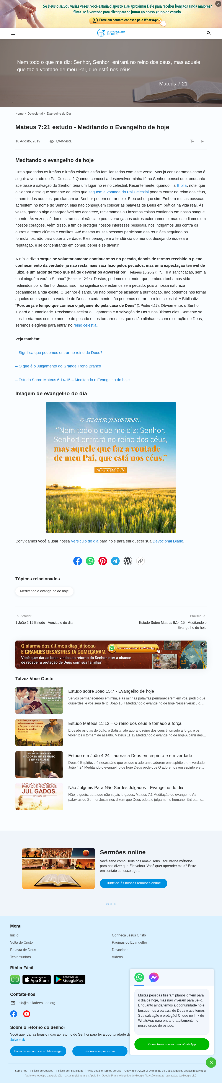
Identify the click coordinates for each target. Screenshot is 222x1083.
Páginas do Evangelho (129, 942)
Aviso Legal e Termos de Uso (104, 1070)
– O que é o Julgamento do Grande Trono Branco (58, 366)
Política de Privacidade (69, 1070)
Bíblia (182, 185)
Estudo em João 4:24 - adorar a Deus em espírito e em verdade (130, 755)
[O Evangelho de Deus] (111, 33)
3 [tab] (115, 904)
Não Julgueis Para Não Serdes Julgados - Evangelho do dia (125, 787)
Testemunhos (20, 957)
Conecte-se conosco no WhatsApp (172, 1044)
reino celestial (85, 325)
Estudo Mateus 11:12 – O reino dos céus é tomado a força (124, 723)
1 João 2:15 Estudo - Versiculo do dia (44, 622)
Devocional (35, 113)
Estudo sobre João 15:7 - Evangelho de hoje (111, 691)
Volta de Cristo (21, 942)
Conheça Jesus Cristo (129, 935)
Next (212, 874)
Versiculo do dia (84, 541)
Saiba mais (17, 1039)
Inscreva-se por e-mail (100, 1051)
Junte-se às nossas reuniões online (133, 883)
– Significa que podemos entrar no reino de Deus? (58, 352)
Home (19, 113)
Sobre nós (21, 1070)
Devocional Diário (168, 541)
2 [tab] (111, 904)
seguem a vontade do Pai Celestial (118, 192)
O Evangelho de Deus (159, 1070)
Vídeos (117, 957)
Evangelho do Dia (59, 113)
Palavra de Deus (23, 950)
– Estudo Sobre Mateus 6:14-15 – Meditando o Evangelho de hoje (72, 380)
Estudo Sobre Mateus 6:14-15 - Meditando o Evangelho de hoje (173, 625)
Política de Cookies (41, 1070)
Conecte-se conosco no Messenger (38, 1051)
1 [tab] (107, 904)
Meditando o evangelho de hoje (44, 591)
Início (14, 935)
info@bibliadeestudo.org (36, 1003)
